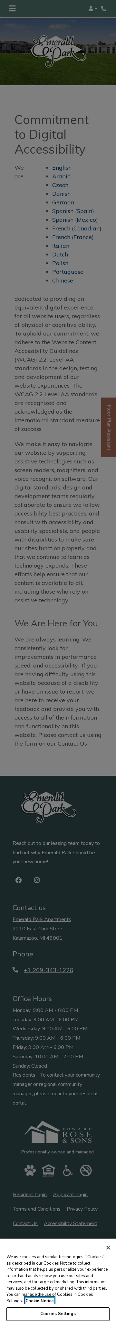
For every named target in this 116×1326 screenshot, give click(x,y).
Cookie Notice (39, 1301)
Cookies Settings (58, 1314)
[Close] (108, 1248)
